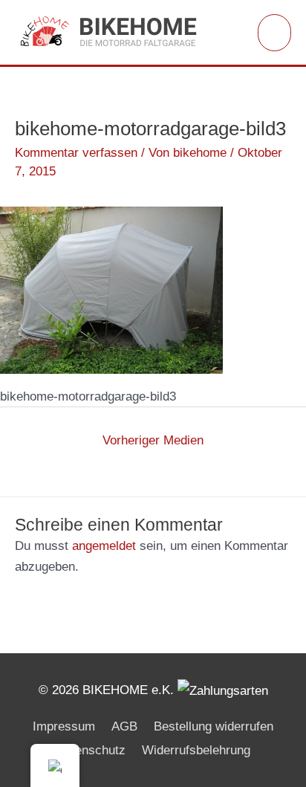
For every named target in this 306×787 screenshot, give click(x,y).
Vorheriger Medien (153, 440)
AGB (124, 726)
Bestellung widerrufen (213, 726)
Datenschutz (91, 750)
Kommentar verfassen (76, 153)
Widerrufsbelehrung (196, 750)
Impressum (64, 726)
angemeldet (104, 546)
